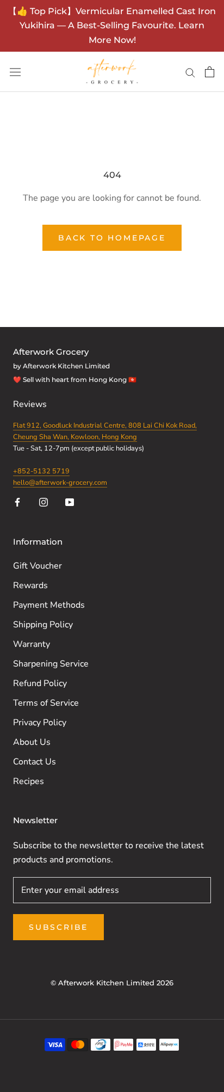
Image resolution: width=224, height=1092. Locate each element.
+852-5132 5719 (41, 471)
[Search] (190, 72)
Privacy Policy (39, 723)
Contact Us (34, 762)
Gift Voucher (37, 566)
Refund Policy (40, 683)
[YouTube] (69, 502)
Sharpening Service (51, 664)
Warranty (31, 644)
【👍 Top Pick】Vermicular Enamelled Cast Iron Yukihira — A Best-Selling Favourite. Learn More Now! (112, 25)
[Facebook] (17, 502)
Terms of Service (46, 703)
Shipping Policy (43, 625)
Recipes (28, 781)
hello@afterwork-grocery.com (60, 483)
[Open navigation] (15, 72)
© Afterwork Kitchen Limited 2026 (112, 982)
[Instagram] (43, 502)
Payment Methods (49, 605)
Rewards (30, 585)
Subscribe (58, 927)
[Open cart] (209, 71)
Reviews (31, 404)
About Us (32, 742)
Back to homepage (112, 238)
